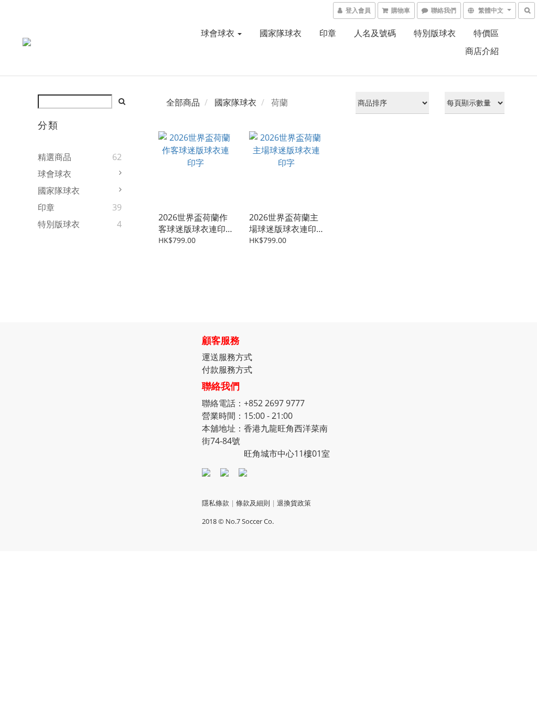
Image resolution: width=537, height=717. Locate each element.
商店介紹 (482, 51)
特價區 (486, 33)
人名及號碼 (375, 33)
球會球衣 (219, 33)
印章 (327, 33)
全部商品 (183, 102)
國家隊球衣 (281, 33)
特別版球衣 (435, 33)
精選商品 (54, 157)
